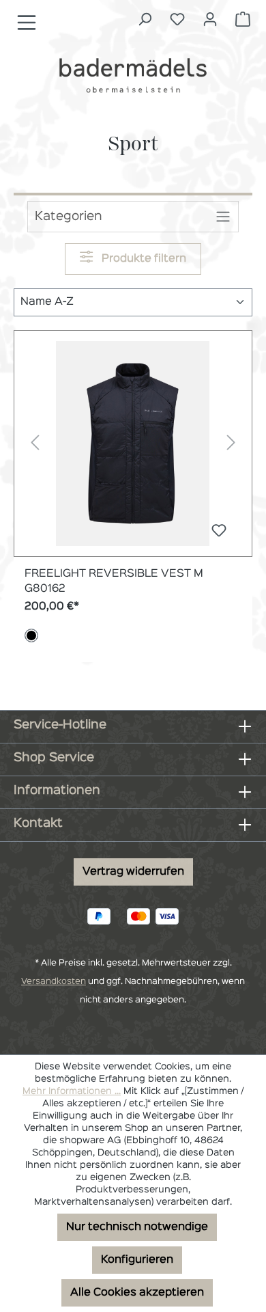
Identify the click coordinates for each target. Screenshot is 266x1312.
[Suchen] (144, 19)
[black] (31, 635)
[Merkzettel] (177, 19)
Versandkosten (53, 981)
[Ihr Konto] (210, 19)
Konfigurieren (137, 1260)
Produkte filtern (142, 259)
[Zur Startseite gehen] (133, 75)
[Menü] (26, 22)
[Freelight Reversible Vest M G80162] (133, 443)
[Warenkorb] (242, 19)
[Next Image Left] (35, 443)
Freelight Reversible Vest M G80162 (114, 581)
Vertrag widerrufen (133, 872)
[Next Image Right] (231, 443)
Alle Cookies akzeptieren (137, 1293)
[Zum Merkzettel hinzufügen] (219, 532)
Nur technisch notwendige (137, 1227)
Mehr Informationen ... (72, 1091)
